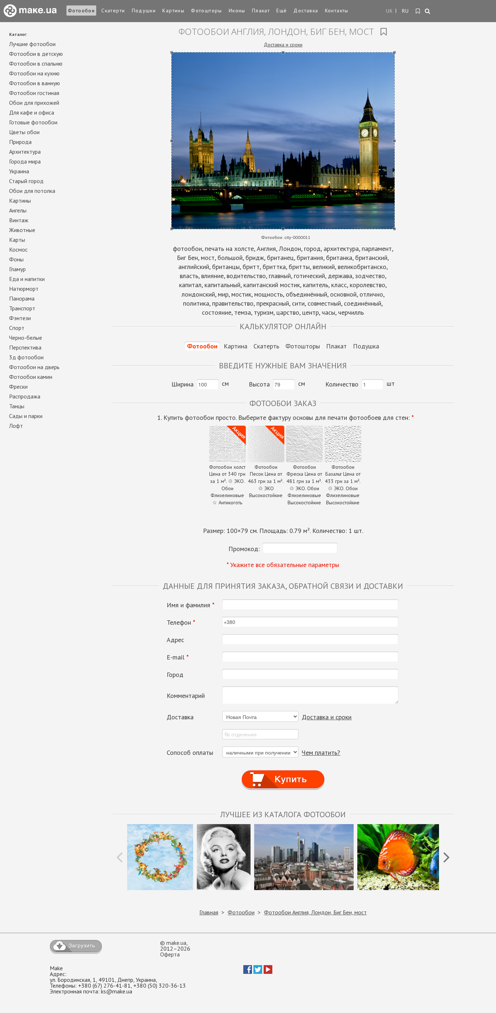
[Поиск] (428, 11)
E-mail (178, 657)
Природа (20, 141)
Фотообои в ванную (34, 83)
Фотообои (81, 10)
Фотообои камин (30, 376)
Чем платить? (321, 752)
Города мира (25, 161)
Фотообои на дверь (34, 367)
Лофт (16, 425)
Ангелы (18, 210)
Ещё (281, 10)
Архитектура (25, 151)
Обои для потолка (32, 190)
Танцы (16, 406)
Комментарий (186, 695)
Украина (19, 171)
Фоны (16, 259)
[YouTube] (268, 971)
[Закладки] (418, 11)
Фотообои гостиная (34, 92)
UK (389, 11)
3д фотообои (26, 357)
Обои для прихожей (34, 102)
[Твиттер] (257, 971)
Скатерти (113, 10)
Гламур (17, 269)
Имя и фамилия (191, 605)
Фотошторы (206, 10)
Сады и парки (25, 415)
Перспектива (25, 347)
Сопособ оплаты (190, 752)
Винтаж (18, 220)
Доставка (305, 10)
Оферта (170, 954)
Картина (235, 346)
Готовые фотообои (33, 122)
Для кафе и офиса (31, 112)
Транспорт (22, 308)
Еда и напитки (27, 278)
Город (175, 674)
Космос (18, 249)
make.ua (176, 942)
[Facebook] (247, 971)
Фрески (18, 386)
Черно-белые (25, 337)
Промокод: (244, 549)
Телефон (181, 622)
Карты (17, 239)
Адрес (175, 640)
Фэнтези (20, 318)
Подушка (366, 346)
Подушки (144, 10)
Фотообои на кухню (34, 73)
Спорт (16, 327)
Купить (283, 772)
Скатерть (266, 346)
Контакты (337, 10)
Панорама (21, 298)
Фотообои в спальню (35, 63)
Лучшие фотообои (32, 43)
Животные (22, 229)
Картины (173, 10)
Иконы (237, 10)
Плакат (261, 10)
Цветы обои (24, 132)
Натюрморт (23, 288)
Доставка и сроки (283, 44)
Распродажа (24, 396)
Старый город (26, 181)
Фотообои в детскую (36, 53)
